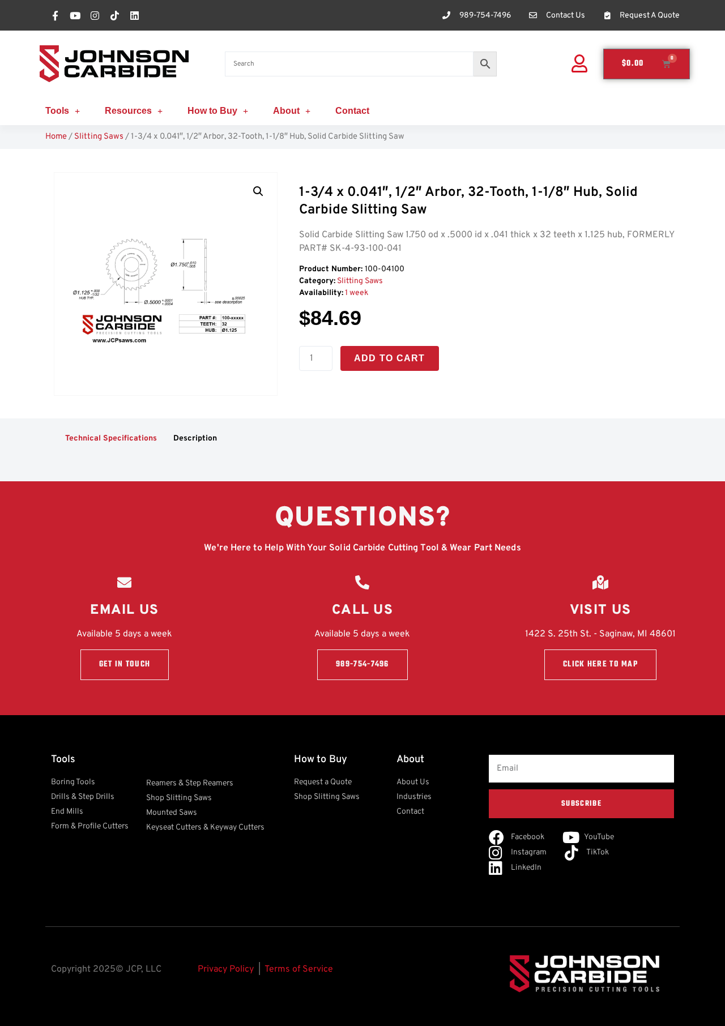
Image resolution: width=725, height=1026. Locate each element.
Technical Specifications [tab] (111, 438)
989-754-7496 (362, 664)
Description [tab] (195, 438)
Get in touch (125, 664)
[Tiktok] (114, 15)
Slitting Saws (98, 136)
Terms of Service (299, 969)
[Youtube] (74, 15)
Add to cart (389, 358)
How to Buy (212, 111)
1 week (356, 293)
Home (56, 136)
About (286, 111)
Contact (352, 111)
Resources (128, 111)
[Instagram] (94, 15)
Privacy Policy (226, 969)
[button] (258, 191)
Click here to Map (600, 664)
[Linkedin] (134, 15)
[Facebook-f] (55, 15)
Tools (57, 111)
